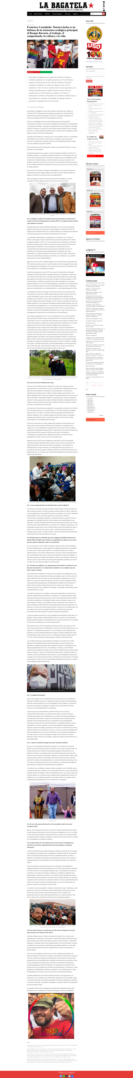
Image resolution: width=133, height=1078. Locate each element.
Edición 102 (89, 211)
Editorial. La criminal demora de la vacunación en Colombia (93, 289)
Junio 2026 (89, 400)
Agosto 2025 (90, 412)
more (87, 389)
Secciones (68, 14)
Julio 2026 (89, 398)
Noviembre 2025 (91, 409)
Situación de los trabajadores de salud (94, 318)
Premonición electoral (90, 323)
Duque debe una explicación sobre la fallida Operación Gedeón (94, 293)
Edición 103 (89, 190)
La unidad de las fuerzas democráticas (94, 320)
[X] (66, 1076)
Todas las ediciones (91, 232)
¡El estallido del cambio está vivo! (92, 137)
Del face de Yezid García (91, 335)
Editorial (47, 14)
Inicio (30, 14)
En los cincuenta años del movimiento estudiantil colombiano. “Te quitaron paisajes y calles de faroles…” (94, 315)
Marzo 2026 (90, 404)
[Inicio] (66, 6)
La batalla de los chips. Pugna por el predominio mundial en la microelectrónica (95, 305)
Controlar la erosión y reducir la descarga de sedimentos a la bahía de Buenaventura (95, 338)
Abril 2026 (89, 403)
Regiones (75, 14)
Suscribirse (89, 81)
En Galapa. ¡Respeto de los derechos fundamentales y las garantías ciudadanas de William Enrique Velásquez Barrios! (95, 297)
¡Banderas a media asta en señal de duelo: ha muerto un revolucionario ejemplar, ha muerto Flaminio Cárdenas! (95, 373)
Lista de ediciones (57, 14)
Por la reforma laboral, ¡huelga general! (94, 100)
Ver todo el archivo (91, 419)
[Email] (69, 1076)
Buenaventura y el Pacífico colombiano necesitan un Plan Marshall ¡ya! (94, 301)
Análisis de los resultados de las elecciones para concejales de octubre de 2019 (95, 345)
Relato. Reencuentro (90, 366)
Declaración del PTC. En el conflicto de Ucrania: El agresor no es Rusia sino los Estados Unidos (94, 359)
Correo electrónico (90, 71)
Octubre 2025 (90, 410)
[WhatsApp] (64, 1076)
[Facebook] (61, 1076)
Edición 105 (89, 169)
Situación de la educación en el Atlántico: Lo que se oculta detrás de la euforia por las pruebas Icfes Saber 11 (95, 310)
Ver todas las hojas (91, 156)
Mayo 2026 (89, 401)
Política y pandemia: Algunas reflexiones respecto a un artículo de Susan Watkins (95, 368)
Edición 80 (30, 20)
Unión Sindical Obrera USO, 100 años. (94, 61)
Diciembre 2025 (90, 407)
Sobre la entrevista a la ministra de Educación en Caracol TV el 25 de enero (94, 354)
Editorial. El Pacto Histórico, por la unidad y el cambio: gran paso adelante (95, 285)
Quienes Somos (38, 14)
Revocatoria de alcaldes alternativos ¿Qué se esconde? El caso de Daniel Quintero (95, 363)
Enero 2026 (89, 406)
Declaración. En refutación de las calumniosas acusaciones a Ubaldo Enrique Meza (95, 350)
